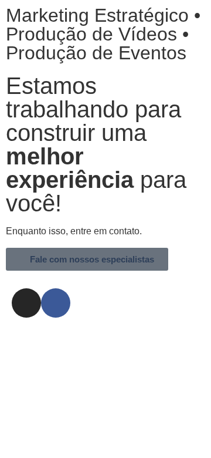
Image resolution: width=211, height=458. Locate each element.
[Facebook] (55, 303)
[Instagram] (26, 303)
